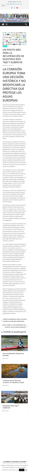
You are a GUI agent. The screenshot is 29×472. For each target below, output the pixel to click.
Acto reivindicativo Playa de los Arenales (13, 354)
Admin (11, 65)
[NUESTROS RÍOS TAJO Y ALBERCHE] (14, 392)
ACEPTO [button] (21, 470)
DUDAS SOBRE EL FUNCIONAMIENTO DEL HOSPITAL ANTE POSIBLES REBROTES (14, 326)
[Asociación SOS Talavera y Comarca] (3, 24)
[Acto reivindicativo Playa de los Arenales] (14, 336)
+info (26, 470)
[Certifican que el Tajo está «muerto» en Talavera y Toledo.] (14, 365)
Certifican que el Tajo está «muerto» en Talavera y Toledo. (13, 381)
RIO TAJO (5, 46)
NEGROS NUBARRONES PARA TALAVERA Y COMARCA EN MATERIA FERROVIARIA (15, 320)
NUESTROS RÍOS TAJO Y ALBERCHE (11, 407)
